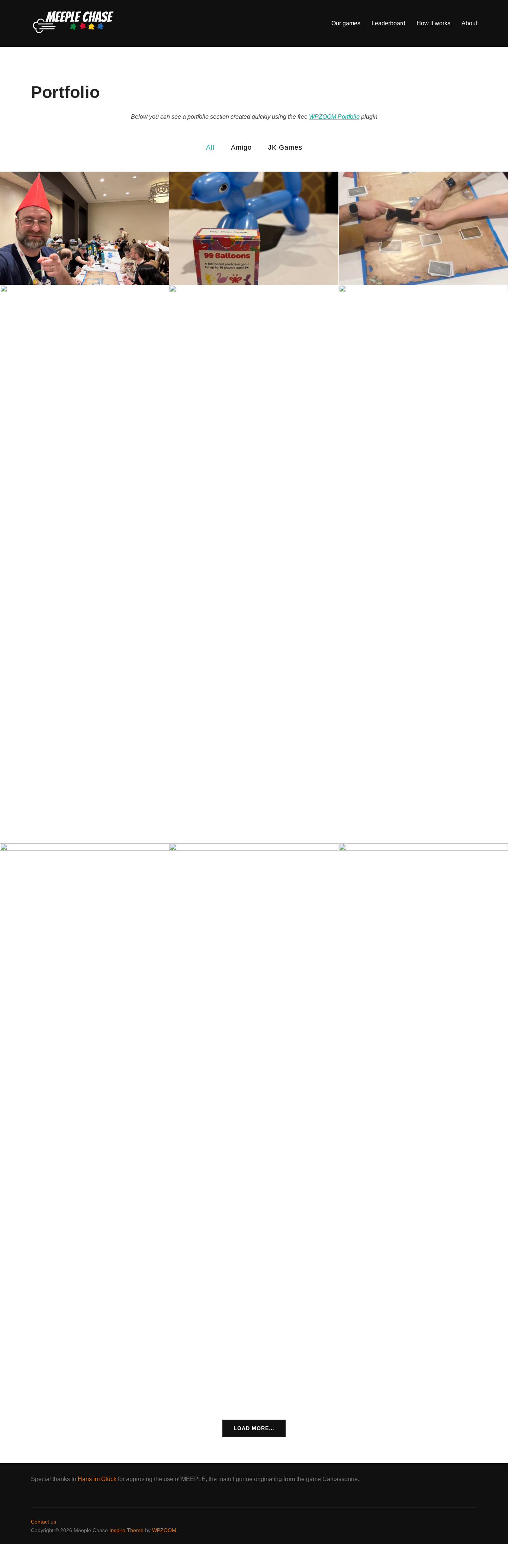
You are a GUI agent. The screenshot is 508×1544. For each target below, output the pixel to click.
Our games (345, 23)
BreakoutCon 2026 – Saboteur (85, 229)
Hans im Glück (97, 1479)
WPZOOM (164, 1530)
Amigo (241, 147)
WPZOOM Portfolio (334, 117)
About (469, 23)
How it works (433, 23)
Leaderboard (388, 23)
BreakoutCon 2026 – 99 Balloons (254, 229)
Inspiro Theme (126, 1530)
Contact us (43, 1522)
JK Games (285, 147)
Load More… (254, 1428)
